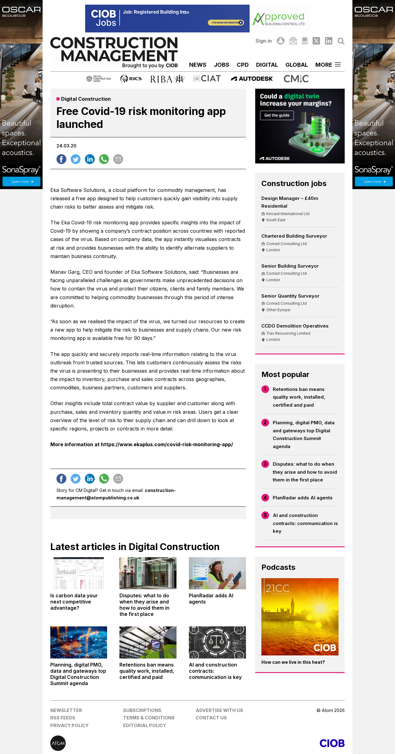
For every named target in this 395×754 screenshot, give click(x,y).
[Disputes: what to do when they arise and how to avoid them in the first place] (148, 573)
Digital (267, 64)
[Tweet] (76, 159)
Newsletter (66, 710)
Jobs (221, 64)
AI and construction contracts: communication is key (305, 523)
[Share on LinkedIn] (90, 159)
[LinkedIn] (328, 40)
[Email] (293, 40)
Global (296, 64)
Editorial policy (144, 725)
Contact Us (211, 717)
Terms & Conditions (149, 717)
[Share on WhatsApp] (104, 159)
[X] (316, 40)
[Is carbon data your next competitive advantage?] (78, 573)
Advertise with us (219, 710)
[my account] (280, 40)
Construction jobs (293, 183)
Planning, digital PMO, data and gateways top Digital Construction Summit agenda (304, 434)
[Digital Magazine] (305, 40)
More (323, 64)
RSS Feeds (62, 717)
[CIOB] (271, 743)
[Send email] (118, 159)
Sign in (264, 41)
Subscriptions (142, 710)
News (197, 64)
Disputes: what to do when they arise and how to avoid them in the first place (305, 472)
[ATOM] (124, 743)
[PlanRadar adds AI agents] (217, 573)
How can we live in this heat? (293, 662)
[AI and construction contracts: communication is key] (217, 642)
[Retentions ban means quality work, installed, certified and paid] (148, 642)
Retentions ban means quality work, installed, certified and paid (299, 397)
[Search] (341, 40)
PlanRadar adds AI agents (303, 498)
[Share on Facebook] (61, 159)
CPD (243, 64)
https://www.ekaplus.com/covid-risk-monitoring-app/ (167, 444)
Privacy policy (69, 725)
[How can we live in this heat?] (300, 617)
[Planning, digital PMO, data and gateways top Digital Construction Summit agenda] (78, 642)
